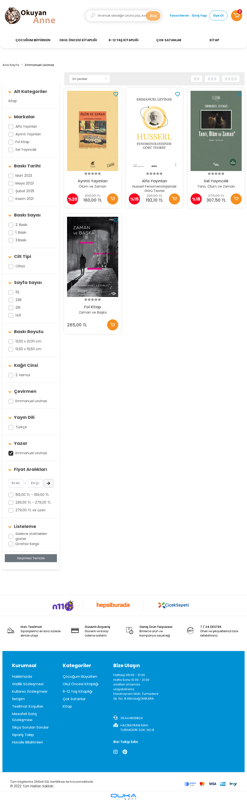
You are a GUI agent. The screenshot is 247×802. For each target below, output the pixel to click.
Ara (153, 16)
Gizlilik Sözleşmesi (27, 683)
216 (18, 307)
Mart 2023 (23, 175)
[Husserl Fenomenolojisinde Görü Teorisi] (154, 131)
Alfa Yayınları (26, 126)
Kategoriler (77, 665)
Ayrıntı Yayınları (28, 134)
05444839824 (131, 718)
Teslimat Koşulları (27, 706)
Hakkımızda (22, 676)
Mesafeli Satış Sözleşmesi (24, 716)
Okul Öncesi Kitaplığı (80, 683)
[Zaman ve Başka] (92, 257)
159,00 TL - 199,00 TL (32, 494)
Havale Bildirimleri (27, 742)
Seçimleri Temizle (31, 558)
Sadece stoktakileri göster (31, 536)
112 (17, 292)
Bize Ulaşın (126, 665)
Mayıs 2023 (24, 183)
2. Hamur (22, 375)
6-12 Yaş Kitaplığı (77, 691)
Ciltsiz (20, 266)
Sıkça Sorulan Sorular (30, 727)
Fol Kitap (22, 141)
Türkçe (21, 427)
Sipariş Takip (23, 734)
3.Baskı (20, 240)
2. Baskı (21, 224)
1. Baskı (20, 232)
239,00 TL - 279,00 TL (33, 502)
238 (18, 299)
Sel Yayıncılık (25, 149)
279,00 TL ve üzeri (30, 510)
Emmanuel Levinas (31, 401)
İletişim (18, 698)
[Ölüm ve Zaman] (92, 131)
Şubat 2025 (24, 191)
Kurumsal (24, 665)
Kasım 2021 (24, 198)
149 (18, 315)
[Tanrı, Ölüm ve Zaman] (216, 131)
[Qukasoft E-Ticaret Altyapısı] (123, 797)
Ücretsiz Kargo (27, 543)
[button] (236, 15)
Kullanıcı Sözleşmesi (29, 691)
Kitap (12, 101)
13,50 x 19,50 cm (28, 349)
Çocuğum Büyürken (80, 676)
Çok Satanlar (74, 698)
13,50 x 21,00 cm (28, 341)
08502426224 (147, 706)
